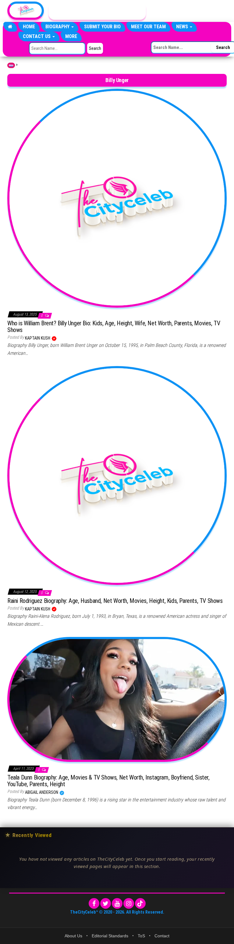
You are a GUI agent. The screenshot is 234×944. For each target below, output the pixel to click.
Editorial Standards (110, 935)
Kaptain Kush (38, 338)
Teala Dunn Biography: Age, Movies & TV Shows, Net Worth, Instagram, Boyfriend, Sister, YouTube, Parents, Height (108, 781)
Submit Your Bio (102, 26)
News (182, 26)
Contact (161, 935)
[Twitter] (105, 903)
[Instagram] (128, 903)
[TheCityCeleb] (10, 27)
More (71, 36)
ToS (141, 935)
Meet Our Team (148, 26)
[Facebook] (94, 903)
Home (29, 26)
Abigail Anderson (42, 792)
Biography (58, 26)
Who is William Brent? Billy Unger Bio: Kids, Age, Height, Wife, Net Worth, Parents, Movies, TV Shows (113, 327)
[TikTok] (140, 903)
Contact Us (37, 36)
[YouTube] (117, 903)
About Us (73, 935)
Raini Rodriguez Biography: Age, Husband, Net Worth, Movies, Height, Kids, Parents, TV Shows (115, 600)
